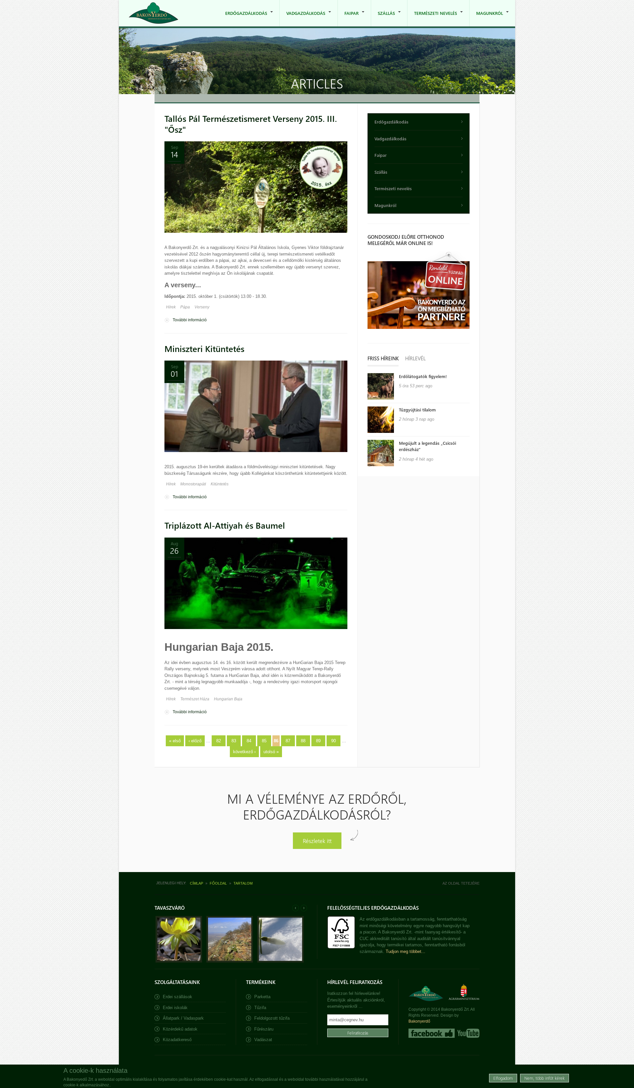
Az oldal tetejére (460, 883)
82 (218, 740)
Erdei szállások (177, 996)
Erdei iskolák (175, 1007)
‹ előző (195, 740)
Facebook (431, 1033)
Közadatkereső (177, 1039)
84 (249, 740)
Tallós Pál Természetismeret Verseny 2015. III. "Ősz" (250, 124)
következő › (244, 751)
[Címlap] (153, 13)
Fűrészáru (263, 1029)
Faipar (348, 18)
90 (333, 740)
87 (288, 740)
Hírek (171, 307)
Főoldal (218, 883)
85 (264, 740)
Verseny (201, 307)
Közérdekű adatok (180, 1029)
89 (318, 740)
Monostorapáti (193, 484)
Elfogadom (503, 1078)
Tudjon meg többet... (405, 951)
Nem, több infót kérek (544, 1078)
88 (303, 740)
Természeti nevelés (432, 18)
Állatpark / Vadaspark (183, 1018)
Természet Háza (194, 699)
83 (233, 740)
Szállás (383, 18)
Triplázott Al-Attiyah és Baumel (224, 525)
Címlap (196, 883)
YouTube (467, 1033)
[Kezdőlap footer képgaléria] (179, 961)
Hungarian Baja (228, 699)
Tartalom (243, 883)
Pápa (185, 307)
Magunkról (486, 18)
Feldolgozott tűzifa (272, 1018)
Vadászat (263, 1039)
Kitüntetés (220, 484)
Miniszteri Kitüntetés (204, 348)
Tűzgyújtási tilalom (417, 409)
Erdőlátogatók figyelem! (423, 376)
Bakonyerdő (419, 1021)
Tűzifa (260, 1007)
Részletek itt (317, 840)
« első (175, 740)
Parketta (262, 996)
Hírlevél (415, 358)
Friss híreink (383, 358)
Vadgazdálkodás (302, 18)
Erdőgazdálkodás (243, 18)
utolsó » (271, 751)
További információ (190, 320)
